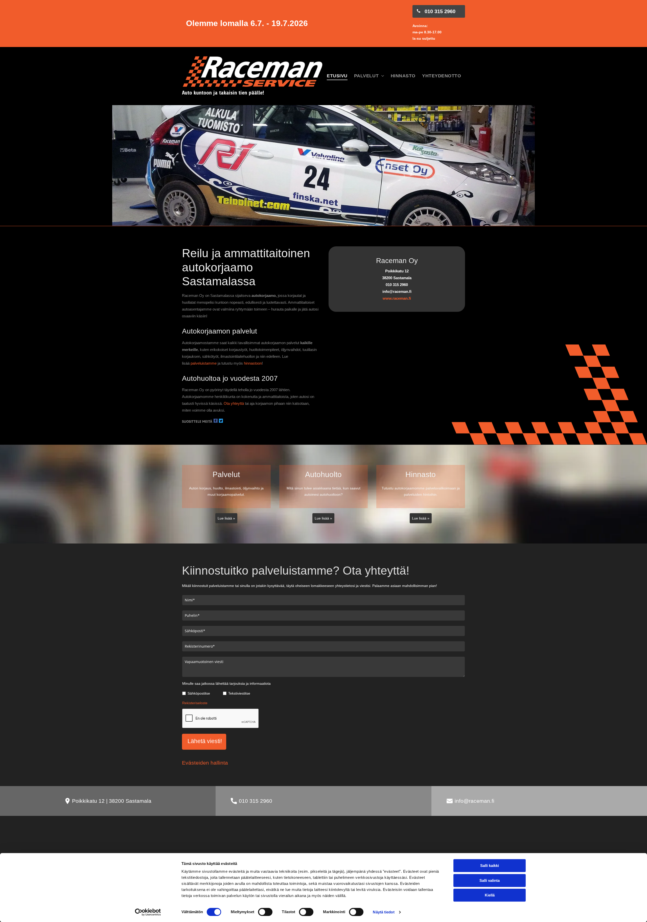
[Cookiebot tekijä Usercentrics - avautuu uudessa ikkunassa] (148, 912)
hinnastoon (253, 363)
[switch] (265, 912)
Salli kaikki (489, 865)
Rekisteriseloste (194, 703)
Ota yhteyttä (234, 403)
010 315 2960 (255, 801)
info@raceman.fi (474, 801)
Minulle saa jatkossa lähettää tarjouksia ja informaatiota (226, 683)
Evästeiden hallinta (205, 763)
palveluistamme (204, 363)
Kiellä (490, 895)
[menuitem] (337, 76)
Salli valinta (489, 880)
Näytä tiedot (383, 912)
